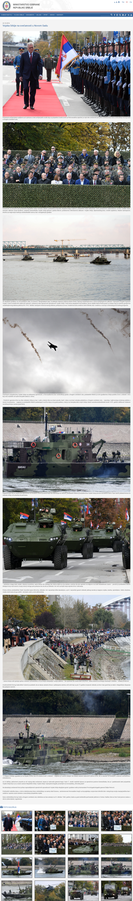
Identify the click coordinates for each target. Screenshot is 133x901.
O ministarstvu (6, 15)
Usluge (38, 15)
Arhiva (52, 15)
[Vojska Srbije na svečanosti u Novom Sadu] (16, 821)
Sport (45, 15)
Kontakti (60, 15)
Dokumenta (30, 15)
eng (131, 2)
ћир (123, 2)
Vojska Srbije (19, 15)
